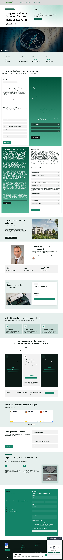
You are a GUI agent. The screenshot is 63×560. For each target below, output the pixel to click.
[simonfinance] (6, 545)
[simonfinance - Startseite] (9, 2)
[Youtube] (7, 557)
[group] (44, 524)
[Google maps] (5, 557)
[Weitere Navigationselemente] (42, 2)
